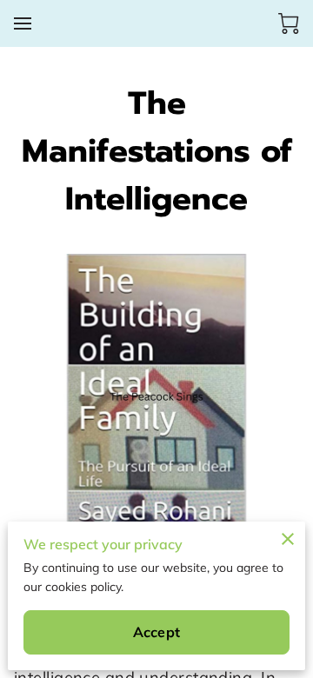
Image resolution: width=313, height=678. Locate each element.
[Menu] (22, 23)
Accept (156, 632)
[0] (288, 23)
